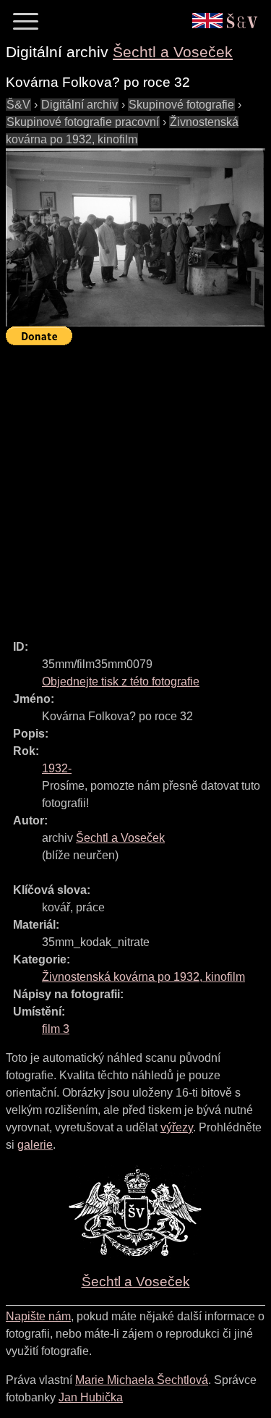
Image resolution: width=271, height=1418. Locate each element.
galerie (35, 1145)
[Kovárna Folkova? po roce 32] (135, 237)
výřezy (176, 1127)
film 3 (55, 1029)
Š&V (18, 104)
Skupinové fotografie (181, 104)
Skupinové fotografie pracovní (83, 122)
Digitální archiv (79, 104)
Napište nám (38, 1316)
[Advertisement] (135, 486)
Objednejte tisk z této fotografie (120, 681)
